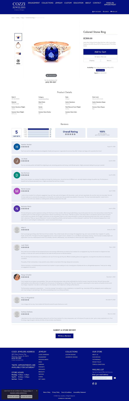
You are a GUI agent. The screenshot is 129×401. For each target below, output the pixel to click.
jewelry (17, 17)
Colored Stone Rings (30, 17)
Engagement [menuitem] (42, 357)
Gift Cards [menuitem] (42, 379)
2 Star (25, 134)
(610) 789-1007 (51, 82)
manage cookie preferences (18, 393)
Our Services (96, 357)
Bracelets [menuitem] (42, 372)
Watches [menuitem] (41, 374)
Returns (109, 60)
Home (13, 17)
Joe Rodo (24, 159)
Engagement (34, 3)
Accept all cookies (26, 396)
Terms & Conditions (98, 364)
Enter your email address (100, 374)
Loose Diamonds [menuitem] (44, 354)
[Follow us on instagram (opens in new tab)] (96, 384)
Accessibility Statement (79, 392)
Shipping (91, 60)
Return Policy (46, 392)
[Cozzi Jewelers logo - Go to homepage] (20, 7)
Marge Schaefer (26, 275)
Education (78, 3)
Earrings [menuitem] (41, 364)
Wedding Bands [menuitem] (43, 359)
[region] (51, 49)
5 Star (25, 129)
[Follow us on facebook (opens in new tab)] (93, 384)
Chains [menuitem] (41, 377)
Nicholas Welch (26, 206)
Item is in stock (100, 70)
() (51, 129)
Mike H (23, 227)
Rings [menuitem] (40, 362)
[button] (96, 11)
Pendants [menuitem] (41, 367)
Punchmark (68, 398)
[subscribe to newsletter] (114, 378)
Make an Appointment (110, 4)
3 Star (25, 133)
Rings (22, 17)
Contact (97, 3)
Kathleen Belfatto (27, 312)
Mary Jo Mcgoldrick (27, 298)
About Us (95, 354)
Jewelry (59, 3)
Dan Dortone (25, 173)
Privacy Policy (96, 362)
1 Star (25, 136)
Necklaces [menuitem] (42, 369)
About (88, 3)
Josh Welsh (25, 245)
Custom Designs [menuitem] (70, 354)
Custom (68, 3)
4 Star (25, 131)
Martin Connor (26, 189)
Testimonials (96, 359)
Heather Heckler (26, 144)
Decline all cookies (13, 396)
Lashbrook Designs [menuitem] (71, 357)
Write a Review (64, 336)
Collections (47, 3)
